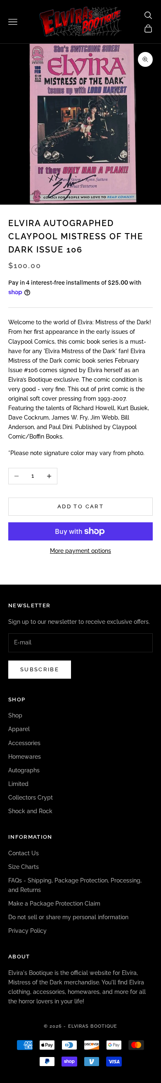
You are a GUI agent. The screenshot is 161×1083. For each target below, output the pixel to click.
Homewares (24, 756)
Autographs (24, 770)
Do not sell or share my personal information (68, 917)
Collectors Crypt (30, 797)
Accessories (24, 743)
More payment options (80, 550)
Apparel (19, 729)
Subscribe (39, 669)
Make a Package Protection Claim (54, 903)
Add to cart (80, 506)
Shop (15, 715)
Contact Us (23, 853)
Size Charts (23, 867)
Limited (18, 784)
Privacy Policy (27, 930)
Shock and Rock (30, 811)
